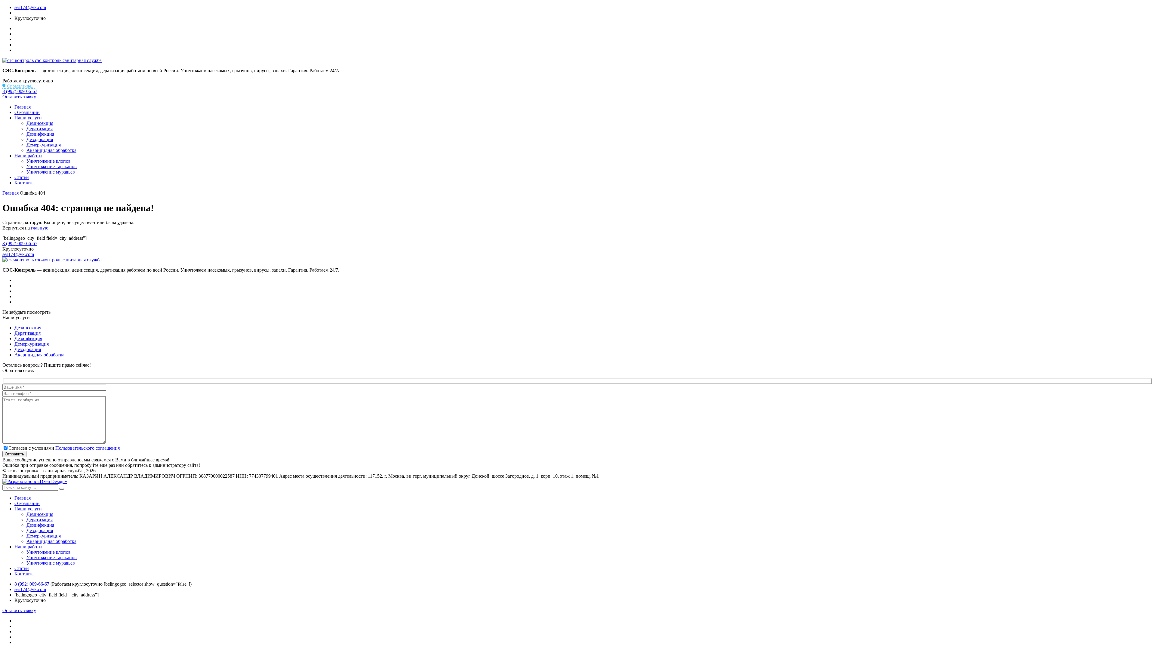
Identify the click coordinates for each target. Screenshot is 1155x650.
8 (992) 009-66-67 (19, 91)
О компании (27, 112)
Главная (22, 106)
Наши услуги (28, 117)
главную (39, 227)
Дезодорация (39, 139)
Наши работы (28, 155)
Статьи (21, 177)
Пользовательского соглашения (87, 448)
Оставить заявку (19, 96)
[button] (61, 489)
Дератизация (39, 128)
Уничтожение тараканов (51, 166)
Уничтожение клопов (48, 161)
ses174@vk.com (30, 7)
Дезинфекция (40, 134)
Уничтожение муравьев (50, 171)
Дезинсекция (39, 123)
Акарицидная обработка (51, 150)
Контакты (24, 182)
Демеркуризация (43, 144)
